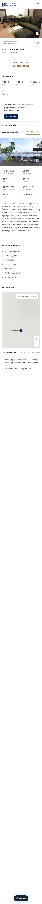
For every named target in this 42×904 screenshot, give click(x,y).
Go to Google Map (26, 296)
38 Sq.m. (35, 82)
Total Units (27, 174)
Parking (6, 197)
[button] (21, 331)
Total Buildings (8, 189)
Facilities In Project (11, 245)
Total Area (6, 181)
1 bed (6, 82)
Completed (27, 181)
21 (5, 91)
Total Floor (27, 189)
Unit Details (7, 76)
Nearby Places (8, 287)
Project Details (9, 125)
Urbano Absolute (10, 132)
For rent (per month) (21, 62)
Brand (25, 197)
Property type (8, 174)
